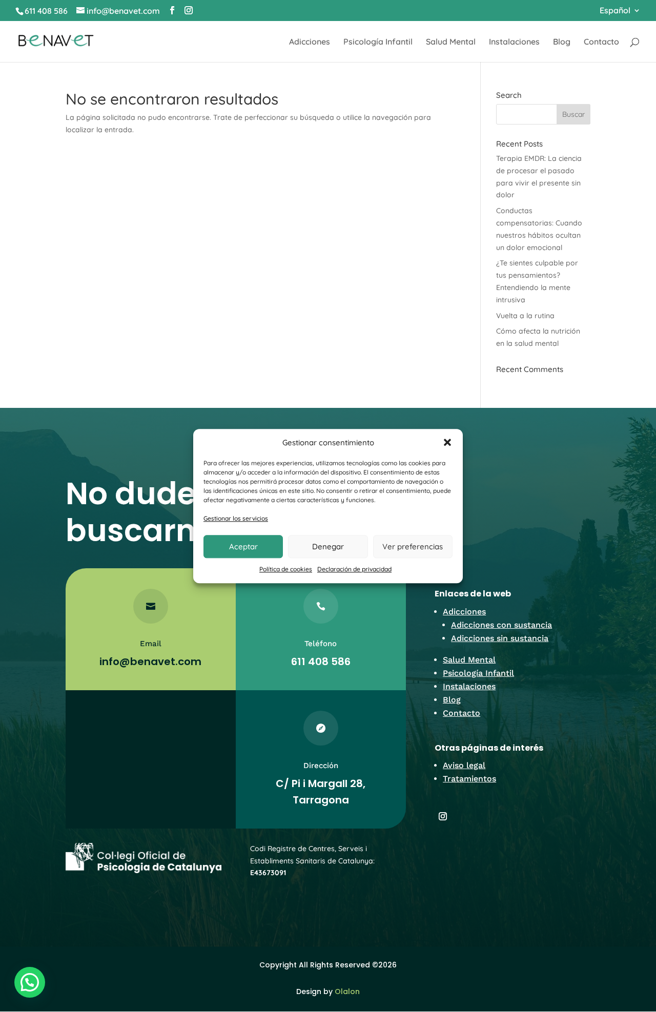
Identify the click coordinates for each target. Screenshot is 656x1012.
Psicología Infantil (378, 42)
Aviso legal (464, 765)
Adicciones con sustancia (501, 625)
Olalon (347, 991)
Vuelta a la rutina (525, 315)
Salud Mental (451, 42)
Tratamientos (469, 778)
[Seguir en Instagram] (443, 816)
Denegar (328, 546)
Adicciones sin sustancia (499, 638)
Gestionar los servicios (235, 519)
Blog (561, 42)
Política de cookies (285, 569)
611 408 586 (46, 11)
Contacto (601, 42)
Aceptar (243, 546)
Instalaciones (514, 42)
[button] (447, 443)
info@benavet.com (150, 661)
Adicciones (309, 42)
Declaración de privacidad (354, 569)
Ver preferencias (412, 546)
